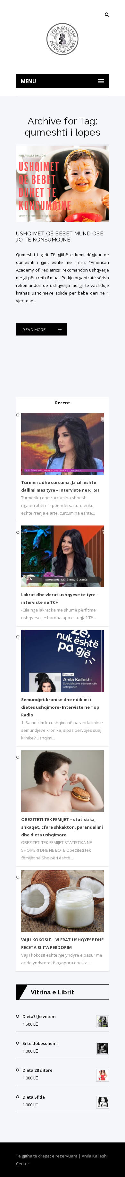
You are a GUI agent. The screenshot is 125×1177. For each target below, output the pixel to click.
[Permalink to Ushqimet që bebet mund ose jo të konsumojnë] (62, 220)
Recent (62, 403)
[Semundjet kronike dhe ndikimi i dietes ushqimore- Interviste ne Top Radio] (62, 690)
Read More (34, 330)
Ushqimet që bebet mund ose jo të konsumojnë (59, 237)
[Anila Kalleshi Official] (62, 39)
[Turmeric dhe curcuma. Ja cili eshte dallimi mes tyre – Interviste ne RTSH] (62, 473)
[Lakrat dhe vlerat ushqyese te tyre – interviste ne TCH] (62, 585)
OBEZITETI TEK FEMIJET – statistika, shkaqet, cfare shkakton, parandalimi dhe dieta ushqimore (62, 827)
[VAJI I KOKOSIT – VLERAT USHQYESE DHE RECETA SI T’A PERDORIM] (62, 931)
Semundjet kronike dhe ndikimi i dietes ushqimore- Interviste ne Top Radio (60, 707)
